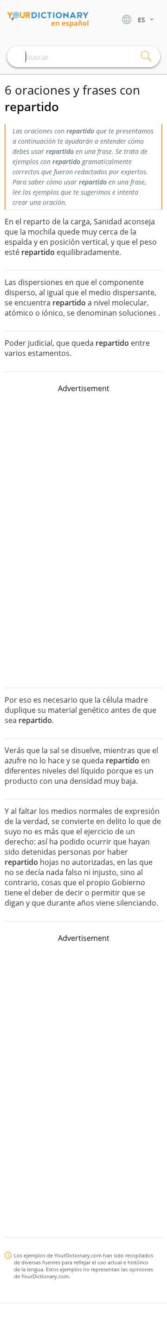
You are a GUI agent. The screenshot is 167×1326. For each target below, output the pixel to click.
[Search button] (146, 56)
